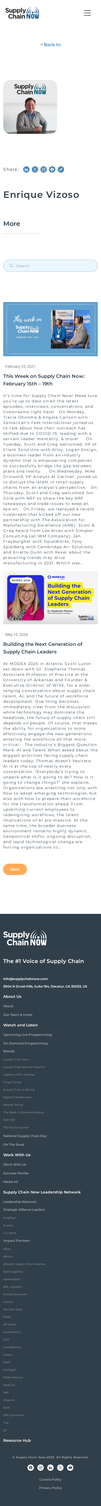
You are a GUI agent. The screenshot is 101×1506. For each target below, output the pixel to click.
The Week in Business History (23, 1112)
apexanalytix (11, 1279)
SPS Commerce (14, 1415)
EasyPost (9, 1218)
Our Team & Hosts (17, 1015)
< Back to (50, 44)
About (8, 1006)
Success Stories (16, 1173)
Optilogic (9, 1370)
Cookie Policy (50, 1479)
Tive (6, 1422)
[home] (22, 13)
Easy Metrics (11, 1332)
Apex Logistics (13, 1271)
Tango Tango (12, 1082)
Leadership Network (19, 1202)
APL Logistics (12, 1286)
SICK (6, 1407)
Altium (8, 1256)
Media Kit (10, 1182)
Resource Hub (17, 1440)
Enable (8, 1225)
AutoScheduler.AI (15, 1294)
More (15, 869)
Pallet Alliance (13, 1377)
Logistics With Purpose (19, 1074)
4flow (7, 1249)
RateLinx (9, 1385)
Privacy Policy (50, 1488)
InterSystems (12, 1347)
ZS (5, 1430)
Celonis (8, 1302)
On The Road (13, 1144)
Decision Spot (12, 1309)
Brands (9, 1051)
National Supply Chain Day (25, 1136)
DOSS (7, 1317)
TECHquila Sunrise (16, 1127)
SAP (6, 1392)
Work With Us (14, 1164)
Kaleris (7, 1354)
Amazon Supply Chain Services (24, 1264)
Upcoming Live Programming (27, 1035)
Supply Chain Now (16, 1059)
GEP (6, 1339)
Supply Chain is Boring (19, 1089)
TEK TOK (9, 1120)
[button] (87, 13)
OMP (6, 1362)
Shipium (9, 1400)
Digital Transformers (17, 1097)
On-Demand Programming (25, 1043)
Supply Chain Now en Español (24, 1067)
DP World (9, 1324)
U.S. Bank (9, 1233)
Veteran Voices (13, 1105)
